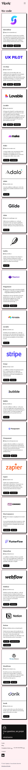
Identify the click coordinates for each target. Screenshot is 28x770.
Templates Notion (6, 748)
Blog (2, 745)
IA (4, 45)
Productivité (14, 160)
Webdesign (17, 45)
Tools (2, 743)
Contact (3, 751)
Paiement (13, 380)
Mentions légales (5, 766)
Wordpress (13, 305)
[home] (6, 3)
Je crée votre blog (18, 747)
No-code (10, 45)
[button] (25, 3)
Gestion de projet (15, 641)
